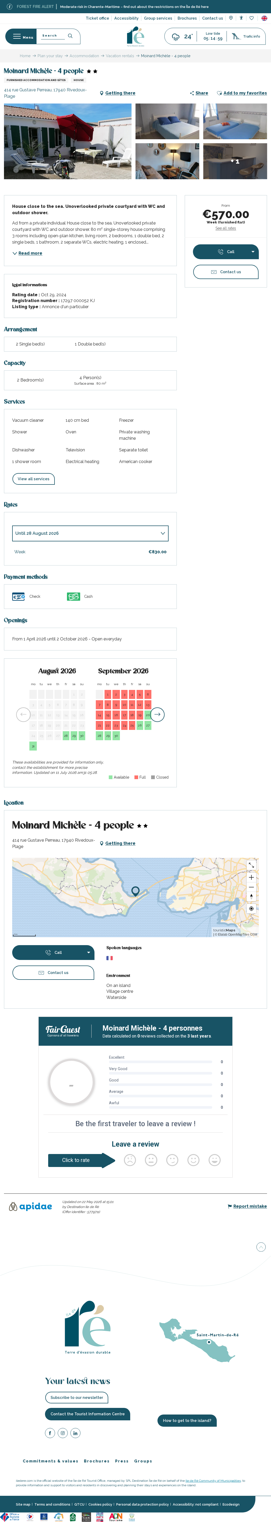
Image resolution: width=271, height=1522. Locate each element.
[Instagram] (63, 1433)
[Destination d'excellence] (30, 1516)
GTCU (79, 1504)
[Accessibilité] (241, 17)
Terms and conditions (52, 1504)
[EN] (264, 18)
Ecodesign (231, 1504)
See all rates (225, 228)
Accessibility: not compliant (196, 1504)
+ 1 (235, 161)
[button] (264, 18)
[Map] (230, 18)
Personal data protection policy (142, 1504)
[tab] (85, 533)
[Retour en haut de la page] (261, 1247)
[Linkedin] (75, 1433)
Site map (23, 1504)
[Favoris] (252, 18)
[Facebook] (50, 1433)
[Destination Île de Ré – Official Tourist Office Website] (135, 36)
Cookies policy (100, 1504)
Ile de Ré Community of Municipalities (213, 1481)
